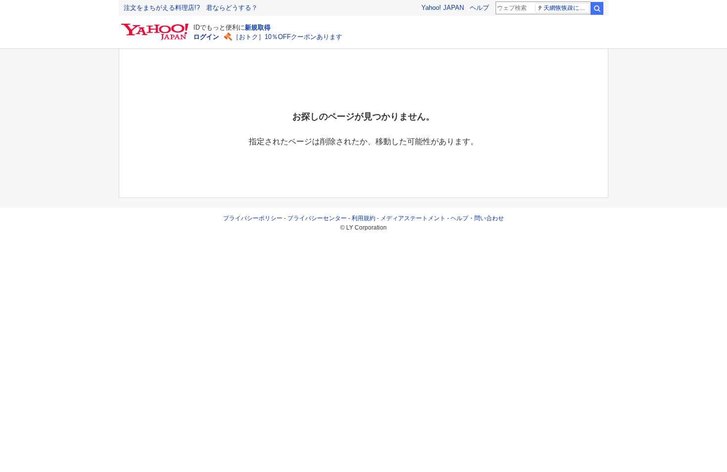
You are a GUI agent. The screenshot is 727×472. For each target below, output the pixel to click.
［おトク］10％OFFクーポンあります (287, 36)
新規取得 (258, 27)
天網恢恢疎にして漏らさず (567, 7)
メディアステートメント (413, 218)
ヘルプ (479, 7)
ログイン (206, 36)
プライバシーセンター (317, 218)
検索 (597, 8)
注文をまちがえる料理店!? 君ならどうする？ (191, 7)
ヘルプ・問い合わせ (477, 218)
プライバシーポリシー (252, 218)
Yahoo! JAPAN (442, 7)
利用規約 (363, 218)
